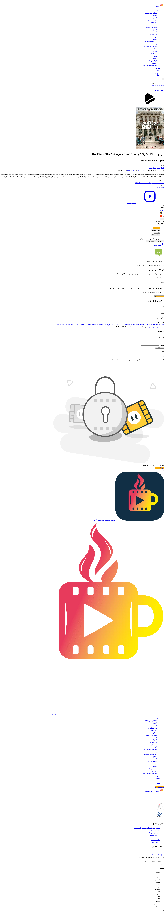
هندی (155, 25)
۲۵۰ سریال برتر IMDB (150, 46)
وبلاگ (158, 75)
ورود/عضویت (159, 787)
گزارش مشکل (159, 241)
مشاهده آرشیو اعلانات (157, 85)
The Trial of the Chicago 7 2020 (155, 325)
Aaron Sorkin (160, 188)
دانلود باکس (156, 227)
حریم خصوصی (155, 842)
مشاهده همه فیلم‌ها (150, 42)
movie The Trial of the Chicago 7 (136, 325)
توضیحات (161, 345)
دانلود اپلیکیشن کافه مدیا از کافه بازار (103, 520)
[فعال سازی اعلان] (163, 205)
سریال (158, 44)
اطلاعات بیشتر (156, 230)
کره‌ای (155, 39)
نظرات (157, 232)
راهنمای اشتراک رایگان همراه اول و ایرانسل (146, 828)
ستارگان (157, 73)
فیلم (158, 10)
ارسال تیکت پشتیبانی (157, 855)
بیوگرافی (154, 37)
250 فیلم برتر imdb (151, 13)
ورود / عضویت (159, 90)
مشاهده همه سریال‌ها (149, 65)
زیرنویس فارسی (151, 27)
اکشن (155, 30)
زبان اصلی (153, 34)
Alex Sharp (149, 183)
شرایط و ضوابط (155, 840)
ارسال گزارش (159, 347)
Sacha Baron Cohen (158, 183)
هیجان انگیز (152, 168)
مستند (158, 70)
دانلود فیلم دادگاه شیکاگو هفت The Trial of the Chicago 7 (107, 325)
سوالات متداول (156, 235)
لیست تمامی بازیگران (153, 830)
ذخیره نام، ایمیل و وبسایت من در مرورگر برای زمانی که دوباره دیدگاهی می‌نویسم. (136, 288)
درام (155, 56)
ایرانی (155, 18)
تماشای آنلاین (131, 203)
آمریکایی (154, 32)
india (124, 170)
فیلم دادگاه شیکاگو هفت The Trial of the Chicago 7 (72, 325)
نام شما (161, 338)
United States (141, 170)
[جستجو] (145, 861)
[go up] (163, 910)
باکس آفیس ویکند (154, 833)
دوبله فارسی (152, 20)
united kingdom (131, 170)
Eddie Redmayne (140, 183)
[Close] (163, 356)
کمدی (155, 15)
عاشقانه (154, 22)
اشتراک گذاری (150, 241)
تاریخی (154, 63)
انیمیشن (157, 68)
